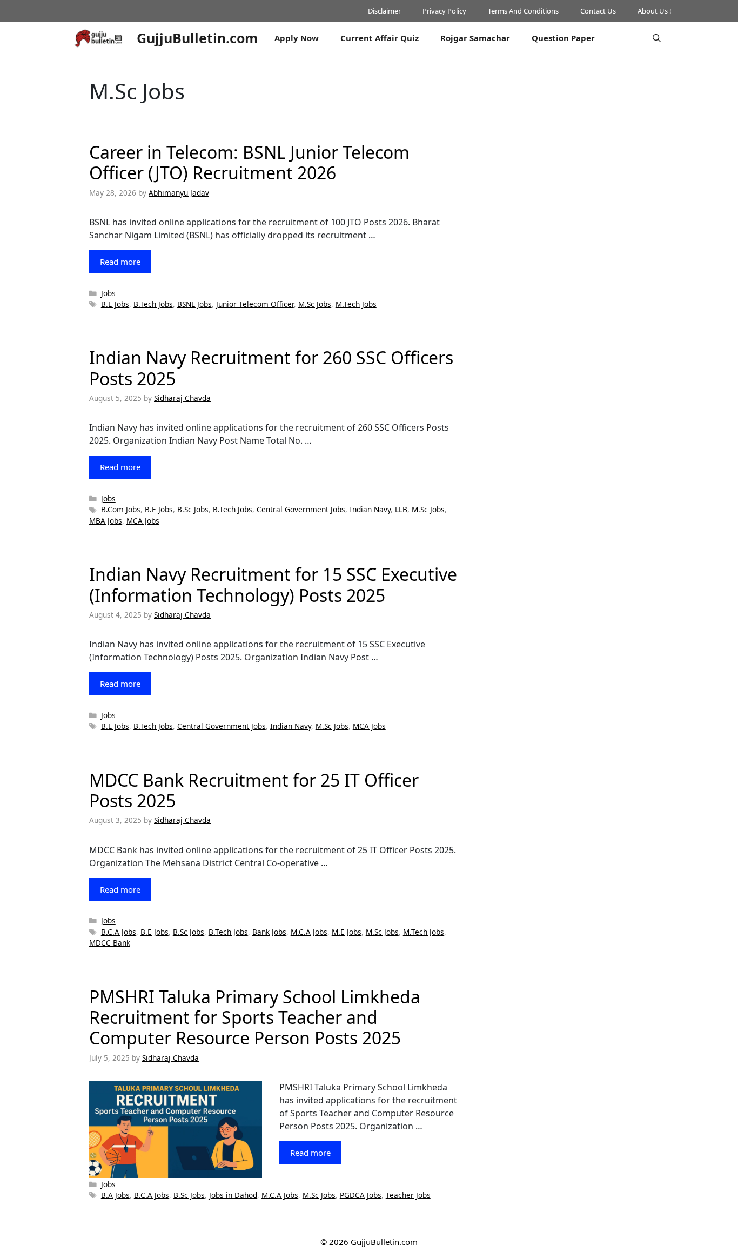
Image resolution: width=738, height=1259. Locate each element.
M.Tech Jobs (356, 304)
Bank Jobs (269, 932)
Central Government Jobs (301, 509)
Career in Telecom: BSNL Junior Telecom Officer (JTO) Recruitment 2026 (249, 162)
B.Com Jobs (120, 509)
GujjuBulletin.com (197, 38)
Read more (120, 261)
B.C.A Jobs (118, 932)
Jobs (108, 293)
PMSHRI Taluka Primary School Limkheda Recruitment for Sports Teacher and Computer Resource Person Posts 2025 (254, 1017)
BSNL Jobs (194, 304)
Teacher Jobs (408, 1195)
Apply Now (296, 37)
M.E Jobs (346, 932)
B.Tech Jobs (153, 304)
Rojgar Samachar (475, 37)
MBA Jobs (105, 520)
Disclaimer (384, 11)
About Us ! (655, 11)
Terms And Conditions (523, 11)
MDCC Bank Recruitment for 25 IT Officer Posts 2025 (254, 790)
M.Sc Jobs (314, 304)
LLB (401, 509)
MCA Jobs (142, 520)
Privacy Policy (444, 11)
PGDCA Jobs (360, 1195)
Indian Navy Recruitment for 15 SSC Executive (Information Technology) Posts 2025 (273, 584)
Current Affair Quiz (379, 37)
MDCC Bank (109, 942)
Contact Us (598, 11)
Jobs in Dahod (233, 1195)
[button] (657, 38)
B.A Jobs (115, 1195)
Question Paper (563, 37)
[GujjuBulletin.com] (98, 38)
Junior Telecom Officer (255, 304)
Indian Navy (370, 509)
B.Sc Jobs (193, 509)
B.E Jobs (115, 304)
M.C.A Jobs (309, 932)
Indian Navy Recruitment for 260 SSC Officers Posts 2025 (271, 368)
